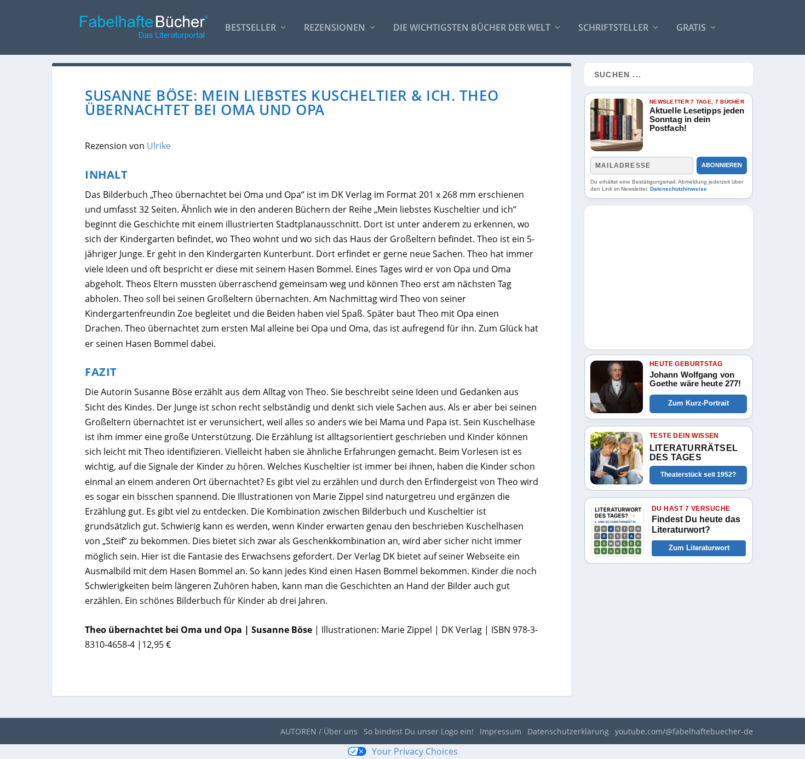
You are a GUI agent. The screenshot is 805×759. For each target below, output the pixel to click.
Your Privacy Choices (415, 751)
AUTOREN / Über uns (319, 731)
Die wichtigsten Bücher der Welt (471, 28)
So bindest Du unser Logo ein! (419, 731)
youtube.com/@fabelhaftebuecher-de (684, 731)
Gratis (691, 28)
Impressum (500, 731)
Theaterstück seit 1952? (698, 474)
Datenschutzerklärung (568, 731)
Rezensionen (334, 28)
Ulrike (159, 146)
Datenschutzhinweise (678, 189)
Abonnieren (722, 165)
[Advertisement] (668, 274)
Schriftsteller (613, 28)
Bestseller (250, 28)
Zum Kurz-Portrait (698, 403)
